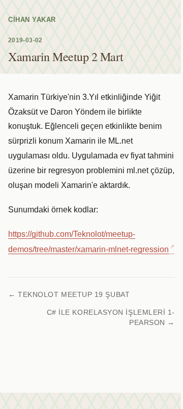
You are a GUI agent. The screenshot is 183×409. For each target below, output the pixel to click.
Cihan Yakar (32, 19)
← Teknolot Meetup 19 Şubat (69, 294)
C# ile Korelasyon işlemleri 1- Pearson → (111, 317)
